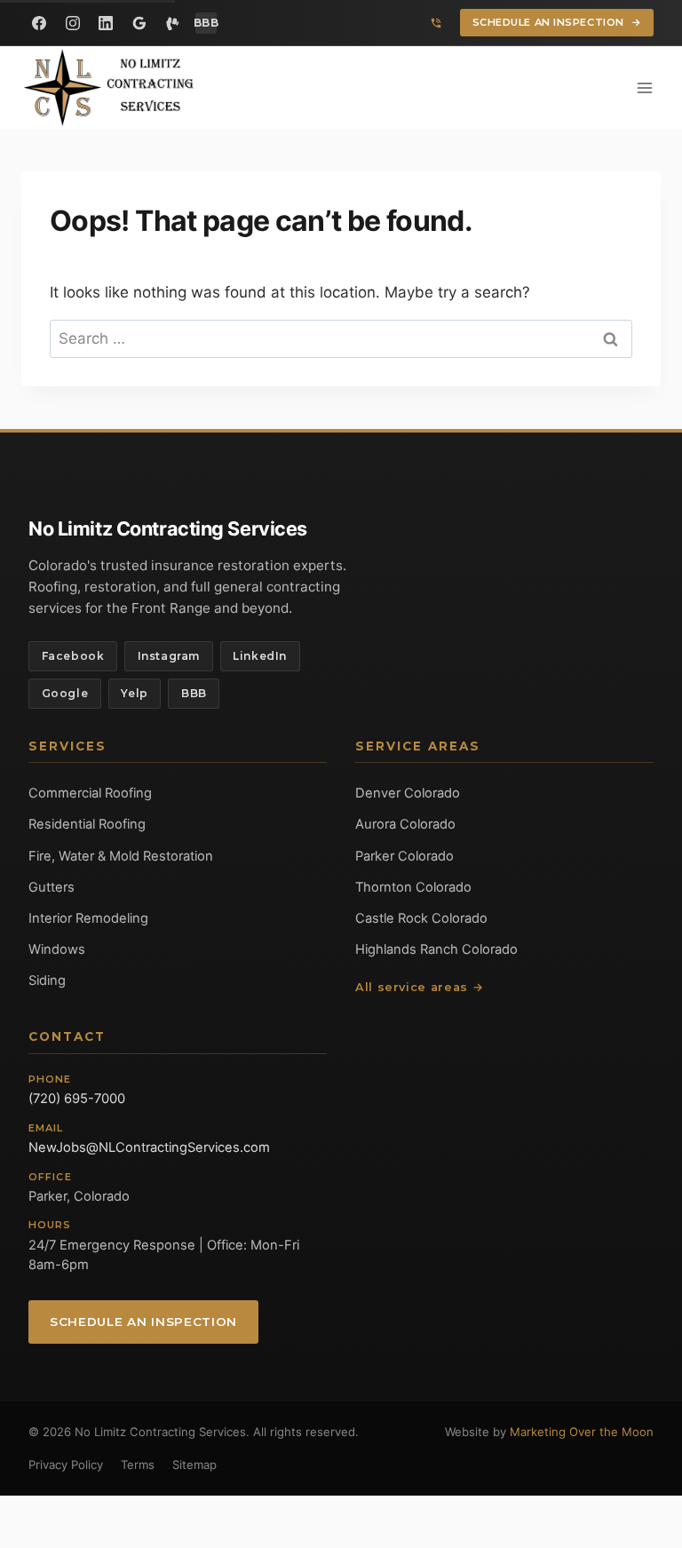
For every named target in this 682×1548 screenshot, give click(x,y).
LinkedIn (260, 656)
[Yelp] (172, 23)
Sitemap (194, 1464)
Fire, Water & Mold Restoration (120, 856)
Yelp (134, 693)
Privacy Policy (65, 1464)
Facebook (73, 656)
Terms (138, 1464)
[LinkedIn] (105, 23)
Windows (56, 949)
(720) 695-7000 (76, 1099)
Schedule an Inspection (557, 22)
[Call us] (436, 23)
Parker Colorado (404, 856)
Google (65, 693)
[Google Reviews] (139, 23)
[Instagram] (72, 23)
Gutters (51, 887)
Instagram (169, 656)
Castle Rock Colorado (421, 918)
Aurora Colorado (405, 824)
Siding (47, 980)
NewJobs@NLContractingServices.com (149, 1147)
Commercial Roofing (90, 793)
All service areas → (419, 987)
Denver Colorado (407, 793)
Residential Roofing (87, 824)
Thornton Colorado (413, 887)
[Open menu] (644, 87)
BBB (194, 693)
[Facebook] (39, 23)
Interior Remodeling (88, 918)
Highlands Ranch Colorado (436, 949)
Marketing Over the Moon (582, 1432)
